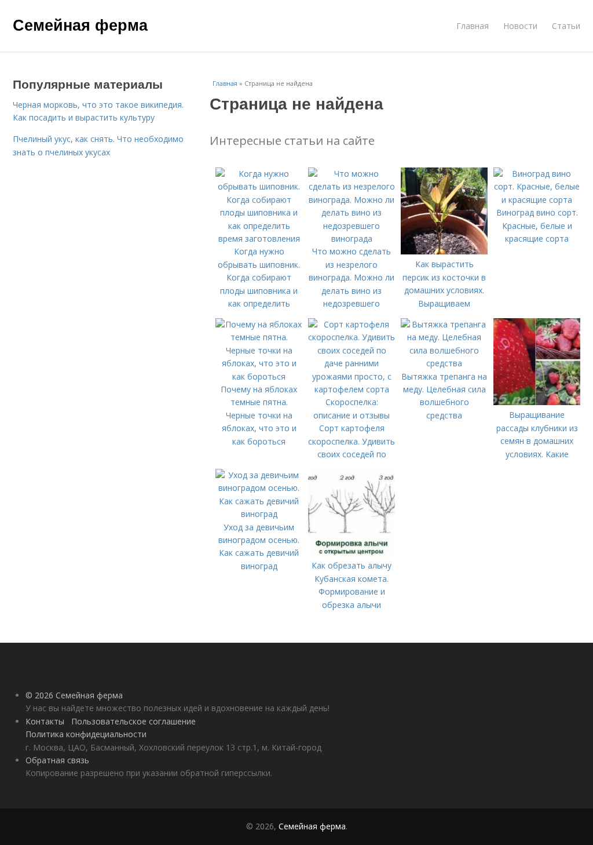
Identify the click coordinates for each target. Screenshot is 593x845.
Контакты (44, 721)
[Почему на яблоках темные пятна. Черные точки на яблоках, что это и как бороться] (258, 376)
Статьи (566, 25)
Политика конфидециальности (86, 734)
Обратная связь (57, 760)
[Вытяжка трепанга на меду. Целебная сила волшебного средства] (444, 363)
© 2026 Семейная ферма (74, 695)
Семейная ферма (80, 24)
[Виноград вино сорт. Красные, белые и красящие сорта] (536, 199)
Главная (472, 25)
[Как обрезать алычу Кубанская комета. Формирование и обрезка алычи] (351, 552)
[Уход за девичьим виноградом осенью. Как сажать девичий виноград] (258, 513)
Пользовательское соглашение (133, 721)
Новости (520, 25)
